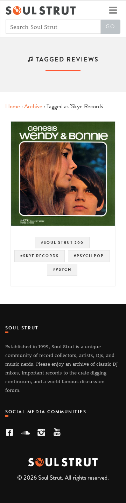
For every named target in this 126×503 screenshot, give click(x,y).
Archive (33, 106)
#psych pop (89, 256)
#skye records (39, 256)
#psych (62, 269)
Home (12, 106)
